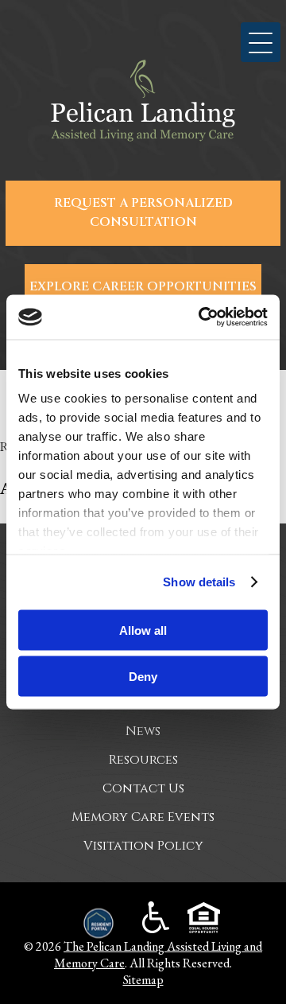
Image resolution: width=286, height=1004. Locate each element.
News (143, 731)
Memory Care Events (143, 817)
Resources (143, 760)
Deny (143, 676)
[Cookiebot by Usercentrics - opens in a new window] (202, 317)
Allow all (143, 629)
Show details (199, 582)
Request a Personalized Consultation (143, 213)
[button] (260, 42)
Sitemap (143, 979)
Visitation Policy (143, 845)
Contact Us (143, 788)
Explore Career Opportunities (143, 286)
